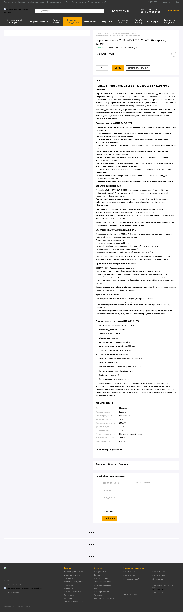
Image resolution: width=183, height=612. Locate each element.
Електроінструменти (37, 21)
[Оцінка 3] (126, 511)
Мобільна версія (12, 593)
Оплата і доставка (19, 2)
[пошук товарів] (102, 11)
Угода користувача (79, 2)
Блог (68, 2)
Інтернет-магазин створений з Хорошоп (17, 606)
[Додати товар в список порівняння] (166, 54)
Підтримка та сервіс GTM (97, 2)
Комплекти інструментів (169, 21)
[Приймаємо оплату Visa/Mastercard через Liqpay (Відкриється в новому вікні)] (23, 588)
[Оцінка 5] (135, 511)
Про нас (7, 2)
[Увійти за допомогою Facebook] (153, 482)
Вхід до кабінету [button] (100, 572)
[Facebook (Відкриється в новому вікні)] (114, 2)
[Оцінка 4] (130, 511)
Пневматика (90, 21)
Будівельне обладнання (73, 21)
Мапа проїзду (157, 592)
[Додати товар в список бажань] (173, 54)
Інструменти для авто (123, 21)
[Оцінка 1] (117, 511)
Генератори (106, 21)
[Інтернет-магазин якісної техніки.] (17, 571)
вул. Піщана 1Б (158, 589)
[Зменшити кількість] (97, 68)
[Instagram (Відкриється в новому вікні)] (111, 2)
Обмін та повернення (36, 2)
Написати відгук (130, 48)
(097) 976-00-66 (120, 11)
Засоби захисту (138, 21)
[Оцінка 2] (122, 511)
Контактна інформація (55, 2)
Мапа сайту (98, 595)
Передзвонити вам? (131, 579)
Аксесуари (152, 21)
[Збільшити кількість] (106, 68)
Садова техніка (56, 21)
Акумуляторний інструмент (14, 21)
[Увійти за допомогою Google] (157, 482)
